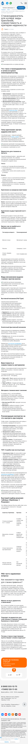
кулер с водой (15, 136)
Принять (7, 741)
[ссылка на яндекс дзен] (16, 714)
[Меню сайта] (25, 3)
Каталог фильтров (8, 7)
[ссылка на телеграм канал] (7, 3)
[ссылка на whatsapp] (10, 3)
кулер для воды (13, 110)
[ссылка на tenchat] (19, 714)
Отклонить (12, 741)
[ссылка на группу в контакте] (2, 714)
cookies (16, 738)
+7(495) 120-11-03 (9, 689)
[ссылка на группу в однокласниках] (12, 714)
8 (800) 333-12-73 (9, 686)
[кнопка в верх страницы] (24, 704)
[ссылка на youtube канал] (6, 714)
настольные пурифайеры (15, 343)
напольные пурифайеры (7, 474)
